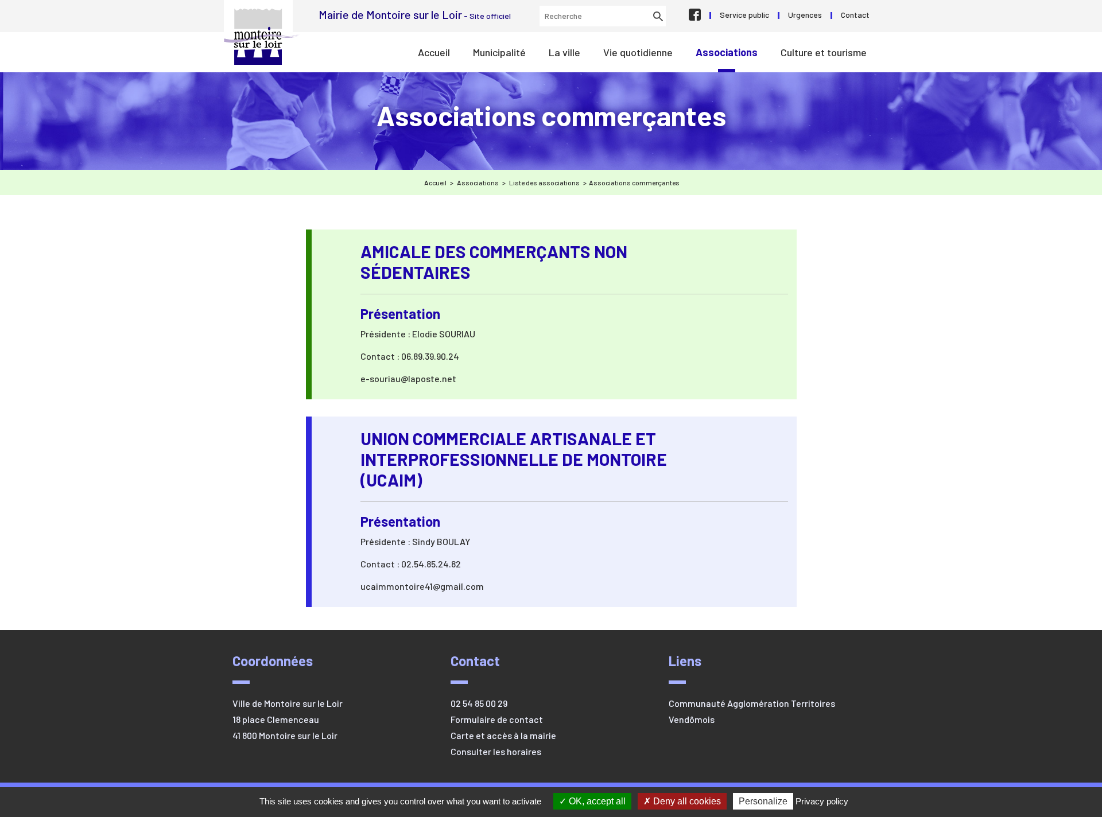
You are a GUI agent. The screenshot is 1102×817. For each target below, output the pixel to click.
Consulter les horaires (496, 751)
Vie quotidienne (638, 52)
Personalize (763, 801)
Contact (855, 15)
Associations (727, 52)
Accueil (434, 52)
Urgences (805, 15)
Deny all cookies (686, 801)
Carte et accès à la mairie (503, 735)
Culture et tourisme (824, 52)
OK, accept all (596, 801)
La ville (564, 52)
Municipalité (499, 52)
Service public (744, 15)
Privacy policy (822, 801)
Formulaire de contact (497, 719)
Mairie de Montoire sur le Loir (262, 37)
